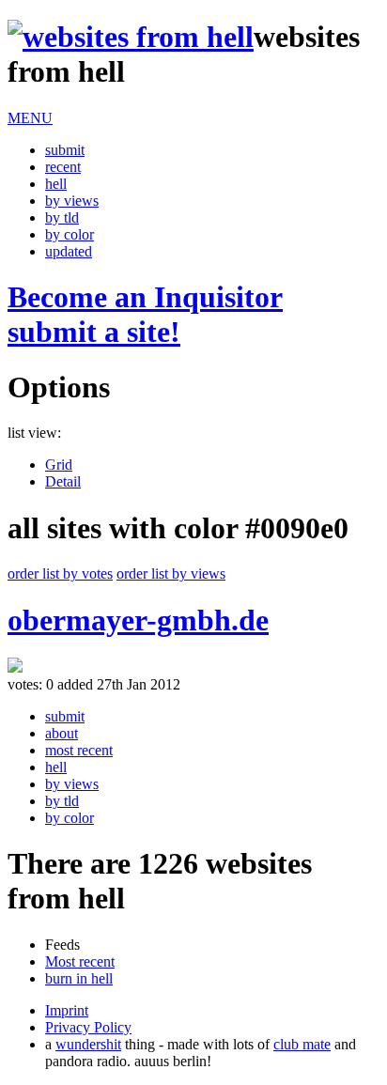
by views (72, 201)
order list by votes (60, 573)
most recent (79, 750)
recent (63, 167)
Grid (58, 465)
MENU (30, 118)
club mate (302, 1044)
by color (69, 234)
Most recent (80, 961)
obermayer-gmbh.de (138, 620)
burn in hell (79, 978)
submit (65, 150)
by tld (62, 217)
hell (56, 184)
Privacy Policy (88, 1027)
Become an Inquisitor (145, 314)
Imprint (66, 1010)
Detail (63, 481)
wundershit (88, 1044)
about (61, 733)
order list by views (170, 573)
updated (68, 251)
